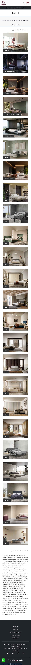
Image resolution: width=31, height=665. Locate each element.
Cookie (8, 664)
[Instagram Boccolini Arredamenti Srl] (23, 653)
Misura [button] (16, 20)
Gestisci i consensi (17, 664)
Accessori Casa (16, 635)
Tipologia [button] (26, 20)
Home (7, 8)
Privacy (2, 664)
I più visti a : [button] (15, 24)
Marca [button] (4, 20)
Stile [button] (20, 20)
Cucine (15, 629)
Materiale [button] (10, 20)
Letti (24, 8)
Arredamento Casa (15, 8)
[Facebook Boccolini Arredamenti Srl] (18, 653)
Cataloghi (15, 638)
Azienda (15, 626)
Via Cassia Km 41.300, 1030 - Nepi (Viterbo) (15, 649)
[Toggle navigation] (28, 3)
